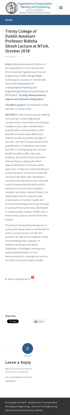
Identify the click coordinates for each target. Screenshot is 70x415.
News (9, 20)
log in (19, 377)
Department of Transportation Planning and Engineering (20, 87)
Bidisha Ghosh (13, 64)
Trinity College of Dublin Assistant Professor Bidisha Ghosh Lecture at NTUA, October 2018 (27, 41)
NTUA (8, 95)
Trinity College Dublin (30, 75)
